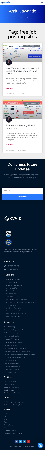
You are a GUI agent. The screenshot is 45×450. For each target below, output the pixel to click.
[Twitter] (20, 441)
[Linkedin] (24, 441)
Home (16, 17)
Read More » (10, 88)
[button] (42, 2)
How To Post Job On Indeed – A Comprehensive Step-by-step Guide (22, 71)
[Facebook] (16, 441)
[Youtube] (28, 441)
